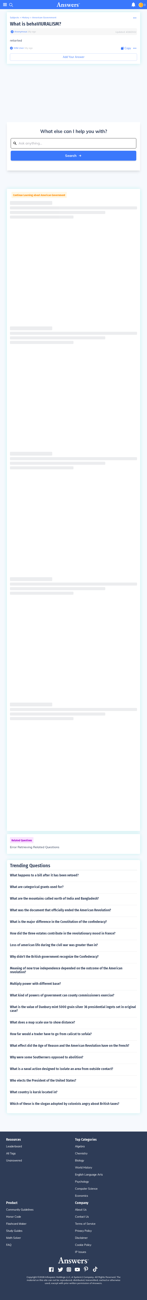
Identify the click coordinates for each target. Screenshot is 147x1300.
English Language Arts (89, 1174)
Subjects (14, 17)
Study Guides (14, 1231)
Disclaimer (81, 1238)
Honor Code (13, 1216)
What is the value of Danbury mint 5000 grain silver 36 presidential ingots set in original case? (73, 1009)
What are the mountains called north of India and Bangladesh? (54, 898)
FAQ (8, 1245)
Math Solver (13, 1238)
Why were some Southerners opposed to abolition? (46, 1057)
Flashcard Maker (16, 1223)
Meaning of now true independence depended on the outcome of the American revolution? (66, 970)
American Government (44, 17)
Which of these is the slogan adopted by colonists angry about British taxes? (64, 1104)
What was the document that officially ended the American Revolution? (60, 910)
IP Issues (80, 1252)
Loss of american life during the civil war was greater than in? (54, 945)
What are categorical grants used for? (37, 887)
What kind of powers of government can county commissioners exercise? (62, 995)
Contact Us (82, 1216)
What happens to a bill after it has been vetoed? (44, 875)
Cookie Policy (83, 1245)
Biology (79, 1160)
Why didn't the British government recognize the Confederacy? (54, 957)
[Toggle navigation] (5, 4)
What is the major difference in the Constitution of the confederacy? (58, 922)
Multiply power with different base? (35, 984)
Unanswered (14, 1160)
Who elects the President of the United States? (43, 1080)
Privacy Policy (83, 1231)
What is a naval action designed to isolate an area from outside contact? (61, 1069)
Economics (81, 1195)
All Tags (11, 1153)
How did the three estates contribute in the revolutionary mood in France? (62, 933)
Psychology (82, 1181)
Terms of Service (85, 1223)
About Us (81, 1209)
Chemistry (81, 1153)
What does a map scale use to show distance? (42, 1022)
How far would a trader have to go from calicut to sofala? (51, 1034)
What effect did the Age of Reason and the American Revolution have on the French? (69, 1046)
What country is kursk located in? (33, 1092)
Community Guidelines (19, 1209)
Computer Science (86, 1188)
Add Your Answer (73, 57)
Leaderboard (14, 1146)
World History (83, 1167)
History (25, 17)
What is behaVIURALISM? (35, 24)
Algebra (80, 1146)
